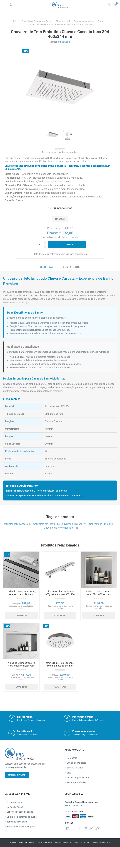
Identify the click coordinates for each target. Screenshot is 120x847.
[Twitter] (67, 828)
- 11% (7, 555)
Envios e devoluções (76, 763)
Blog (69, 772)
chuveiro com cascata (16, 523)
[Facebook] (73, 828)
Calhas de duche (15, 807)
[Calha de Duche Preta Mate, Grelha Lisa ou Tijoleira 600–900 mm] (21, 570)
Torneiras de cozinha (17, 821)
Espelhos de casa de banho (20, 812)
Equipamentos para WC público (22, 826)
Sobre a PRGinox (75, 767)
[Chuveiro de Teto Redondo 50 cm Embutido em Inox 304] (60, 641)
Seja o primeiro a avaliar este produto (60, 152)
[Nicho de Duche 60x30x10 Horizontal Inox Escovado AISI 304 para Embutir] (21, 641)
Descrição (47, 267)
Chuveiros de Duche (71, 523)
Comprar (67, 244)
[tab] (46, 267)
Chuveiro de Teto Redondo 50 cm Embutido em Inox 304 (60, 665)
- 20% (25, 51)
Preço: (52, 233)
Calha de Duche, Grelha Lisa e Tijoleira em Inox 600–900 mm (60, 594)
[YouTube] (79, 828)
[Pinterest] (85, 828)
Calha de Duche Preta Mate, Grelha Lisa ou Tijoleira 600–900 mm (21, 594)
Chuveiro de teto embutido (58, 527)
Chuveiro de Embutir (100, 523)
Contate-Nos (71, 267)
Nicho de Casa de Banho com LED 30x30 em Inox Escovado (98, 594)
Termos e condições (76, 782)
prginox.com (64, 41)
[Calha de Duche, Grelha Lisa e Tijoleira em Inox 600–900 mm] (60, 570)
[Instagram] (91, 828)
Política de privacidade (78, 777)
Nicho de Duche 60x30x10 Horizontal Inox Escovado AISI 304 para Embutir (21, 665)
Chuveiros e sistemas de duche (22, 817)
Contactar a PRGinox (17, 775)
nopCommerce (27, 842)
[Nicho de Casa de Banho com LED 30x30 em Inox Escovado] (99, 570)
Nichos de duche (15, 802)
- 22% (7, 626)
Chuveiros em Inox (43, 523)
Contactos (72, 758)
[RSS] (97, 828)
